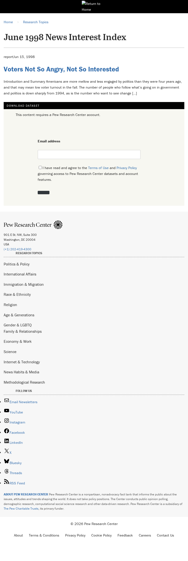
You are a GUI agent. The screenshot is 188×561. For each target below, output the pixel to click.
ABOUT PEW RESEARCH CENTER (26, 494)
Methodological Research (24, 382)
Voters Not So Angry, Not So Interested (61, 69)
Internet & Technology (22, 361)
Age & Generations (19, 314)
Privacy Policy (127, 167)
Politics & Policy (17, 264)
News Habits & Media (21, 371)
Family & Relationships (23, 331)
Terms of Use (98, 167)
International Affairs (20, 274)
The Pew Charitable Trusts (21, 508)
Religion (10, 304)
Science (10, 351)
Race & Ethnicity (17, 294)
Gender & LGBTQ (18, 324)
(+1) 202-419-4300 (17, 249)
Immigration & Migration (24, 284)
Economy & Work (18, 341)
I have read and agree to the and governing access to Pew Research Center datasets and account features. (88, 173)
